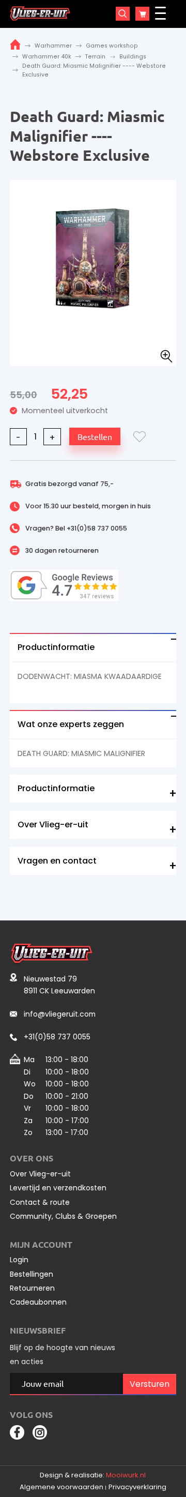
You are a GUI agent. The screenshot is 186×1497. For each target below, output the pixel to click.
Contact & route (40, 1202)
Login (19, 1259)
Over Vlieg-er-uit (53, 824)
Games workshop (112, 46)
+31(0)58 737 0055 (97, 528)
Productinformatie (56, 647)
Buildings (132, 57)
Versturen (149, 1384)
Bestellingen (31, 1274)
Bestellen (95, 436)
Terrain (95, 57)
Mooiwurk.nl (126, 1475)
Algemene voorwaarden (61, 1487)
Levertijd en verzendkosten (58, 1187)
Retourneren (32, 1288)
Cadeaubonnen (38, 1302)
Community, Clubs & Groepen (63, 1216)
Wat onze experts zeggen (71, 724)
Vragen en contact (57, 861)
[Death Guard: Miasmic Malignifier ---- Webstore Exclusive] (93, 257)
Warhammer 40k (46, 57)
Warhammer (53, 46)
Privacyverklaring (137, 1487)
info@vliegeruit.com (60, 1014)
